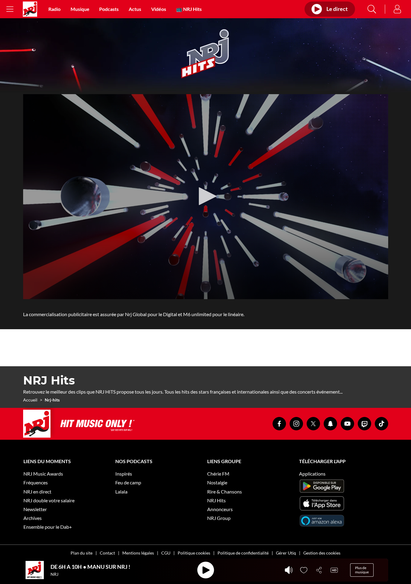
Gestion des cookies (321, 552)
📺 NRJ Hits (189, 9)
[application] (205, 196)
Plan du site (81, 552)
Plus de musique (362, 569)
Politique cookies (194, 552)
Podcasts (109, 9)
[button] (205, 196)
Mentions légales (138, 552)
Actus (135, 9)
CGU (165, 552)
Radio (54, 9)
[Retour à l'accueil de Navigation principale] (30, 9)
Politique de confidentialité (243, 552)
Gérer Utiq (286, 552)
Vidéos (158, 9)
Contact (107, 552)
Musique (80, 9)
